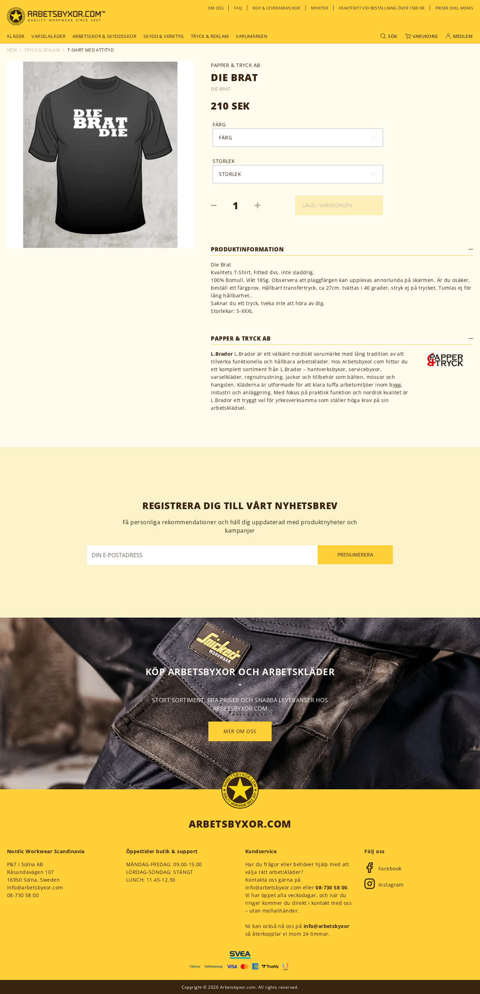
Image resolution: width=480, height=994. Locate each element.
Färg (219, 124)
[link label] (56, 16)
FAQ (238, 8)
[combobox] (219, 137)
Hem (12, 50)
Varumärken (251, 36)
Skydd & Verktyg (163, 36)
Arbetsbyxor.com (240, 824)
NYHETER (319, 8)
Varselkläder (48, 36)
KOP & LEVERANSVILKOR (276, 8)
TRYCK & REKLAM (210, 36)
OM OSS (215, 8)
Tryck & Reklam (42, 50)
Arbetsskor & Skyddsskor (104, 36)
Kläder (15, 36)
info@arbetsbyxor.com (35, 887)
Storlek (224, 161)
